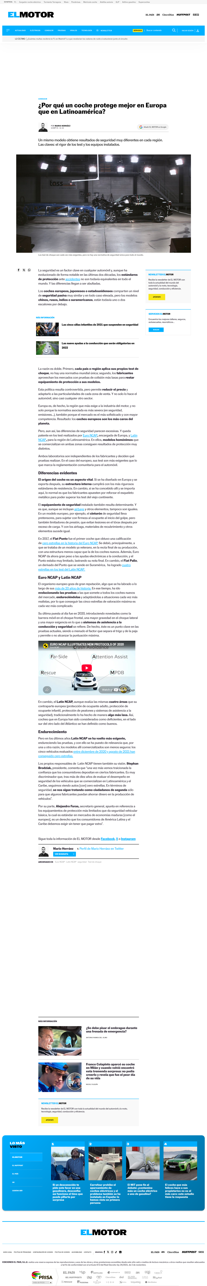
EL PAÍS (15, 1174)
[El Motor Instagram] (112, 1252)
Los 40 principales (83, 1273)
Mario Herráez (62, 126)
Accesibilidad (77, 1252)
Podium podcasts (97, 1282)
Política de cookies (62, 1252)
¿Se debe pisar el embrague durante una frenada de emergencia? (111, 1029)
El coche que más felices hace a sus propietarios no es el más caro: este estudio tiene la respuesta (179, 1190)
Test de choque (94, 862)
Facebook (108, 839)
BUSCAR (156, 330)
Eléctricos (35, 30)
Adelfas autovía (106, 2)
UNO (90, 1277)
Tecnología (87, 30)
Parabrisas (76, 2)
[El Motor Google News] (120, 1252)
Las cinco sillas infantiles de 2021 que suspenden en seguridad (100, 324)
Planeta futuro (144, 1277)
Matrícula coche (90, 2)
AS (13, 1182)
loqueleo (136, 1282)
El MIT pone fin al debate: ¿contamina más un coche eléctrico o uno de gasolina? (142, 1189)
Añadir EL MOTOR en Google (155, 127)
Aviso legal (7, 1252)
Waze (66, 2)
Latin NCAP (71, 862)
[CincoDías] (168, 15)
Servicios (138, 30)
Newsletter (106, 30)
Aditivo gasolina (129, 2)
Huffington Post (73, 1277)
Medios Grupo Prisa (42, 1282)
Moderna (82, 1282)
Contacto (87, 1252)
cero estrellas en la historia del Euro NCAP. (70, 543)
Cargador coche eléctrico (30, 2)
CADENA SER (17, 1191)
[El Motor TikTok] (116, 1252)
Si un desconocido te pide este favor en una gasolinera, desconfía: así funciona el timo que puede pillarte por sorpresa (68, 1192)
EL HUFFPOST (17, 1165)
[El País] (150, 15)
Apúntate (50, 1120)
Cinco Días (110, 1277)
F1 (15, 2)
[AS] (158, 15)
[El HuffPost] (183, 15)
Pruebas (62, 30)
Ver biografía (61, 854)
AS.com (136, 1273)
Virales (73, 30)
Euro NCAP (90, 435)
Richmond (67, 1282)
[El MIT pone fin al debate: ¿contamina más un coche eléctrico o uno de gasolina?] (143, 1179)
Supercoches (144, 2)
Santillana (97, 1273)
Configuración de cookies (43, 1252)
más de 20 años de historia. (73, 588)
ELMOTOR (17, 1157)
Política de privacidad (22, 1252)
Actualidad (20, 30)
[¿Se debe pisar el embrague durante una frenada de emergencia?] (60, 1041)
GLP (118, 2)
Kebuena (155, 1277)
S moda (122, 1282)
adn (146, 1273)
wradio (98, 1277)
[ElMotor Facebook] (104, 1252)
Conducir (49, 30)
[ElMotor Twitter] (108, 1252)
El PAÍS (69, 1273)
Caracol (157, 1273)
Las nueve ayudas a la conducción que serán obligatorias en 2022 (98, 345)
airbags (79, 509)
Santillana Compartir (113, 1273)
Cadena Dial (121, 1277)
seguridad (82, 862)
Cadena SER (126, 1273)
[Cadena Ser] (196, 15)
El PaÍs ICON (110, 1282)
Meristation (150, 1282)
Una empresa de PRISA (42, 1275)
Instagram (128, 839)
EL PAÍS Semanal (132, 1277)
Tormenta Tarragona (52, 2)
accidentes (72, 279)
